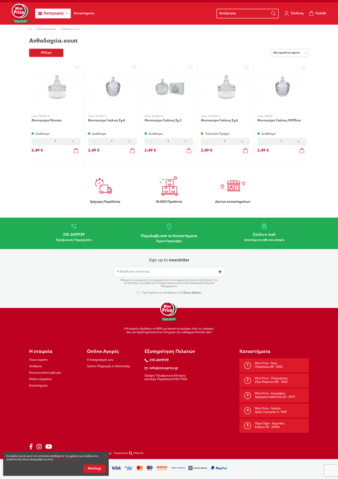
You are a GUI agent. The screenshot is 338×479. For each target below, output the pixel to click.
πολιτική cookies (64, 459)
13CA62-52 (44, 116)
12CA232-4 (157, 116)
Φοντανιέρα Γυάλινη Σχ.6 (219, 120)
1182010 (269, 116)
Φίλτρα (46, 52)
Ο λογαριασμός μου (100, 360)
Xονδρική (35, 366)
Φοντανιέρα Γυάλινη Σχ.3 (163, 120)
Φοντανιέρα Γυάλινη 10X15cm (279, 120)
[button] (53, 13)
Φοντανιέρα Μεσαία (46, 120)
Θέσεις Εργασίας (40, 379)
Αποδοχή (94, 468)
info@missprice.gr (163, 368)
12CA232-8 (213, 116)
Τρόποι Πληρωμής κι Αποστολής (108, 366)
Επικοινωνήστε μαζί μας (45, 372)
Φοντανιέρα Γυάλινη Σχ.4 (106, 120)
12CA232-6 (100, 116)
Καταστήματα (38, 385)
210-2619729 (159, 360)
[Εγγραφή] (219, 272)
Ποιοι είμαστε (38, 360)
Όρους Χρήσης (192, 293)
